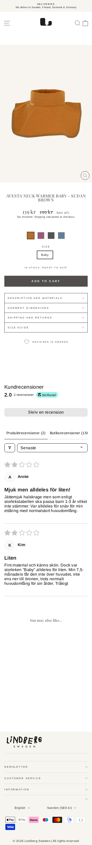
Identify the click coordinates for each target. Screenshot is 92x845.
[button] (30, 235)
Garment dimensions (28, 308)
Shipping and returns (30, 317)
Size (46, 246)
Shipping (39, 216)
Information (16, 789)
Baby (45, 255)
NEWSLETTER (16, 766)
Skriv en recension (46, 412)
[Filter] (9, 447)
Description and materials (35, 298)
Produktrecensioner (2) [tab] (26, 433)
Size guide (18, 327)
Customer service (22, 778)
